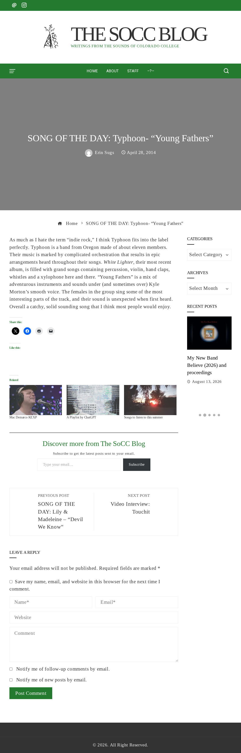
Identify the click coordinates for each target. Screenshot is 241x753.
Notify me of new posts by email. (51, 680)
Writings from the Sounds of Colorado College (125, 46)
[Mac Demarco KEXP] (35, 400)
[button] (200, 415)
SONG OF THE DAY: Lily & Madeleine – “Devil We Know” (60, 511)
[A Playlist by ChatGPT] (93, 400)
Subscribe (137, 464)
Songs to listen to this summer (143, 417)
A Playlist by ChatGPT (81, 417)
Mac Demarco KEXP (23, 417)
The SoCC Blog (139, 34)
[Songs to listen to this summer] (150, 400)
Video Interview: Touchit (130, 504)
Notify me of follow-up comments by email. (63, 669)
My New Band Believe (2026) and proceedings (206, 365)
